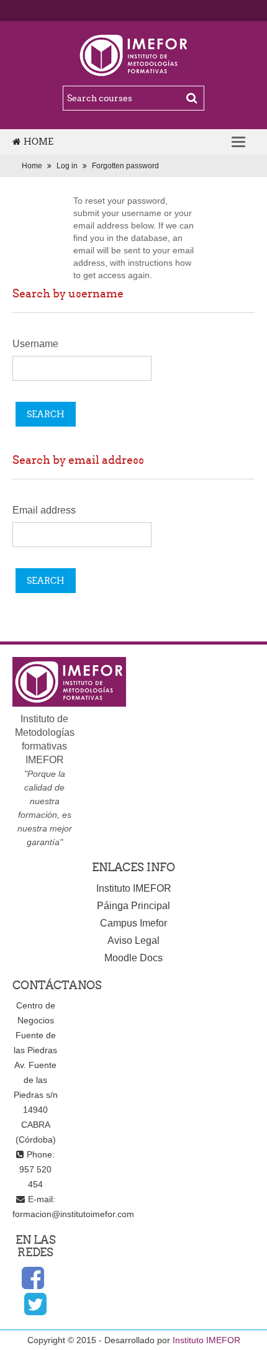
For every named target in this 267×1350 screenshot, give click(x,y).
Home (38, 141)
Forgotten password (125, 165)
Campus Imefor (133, 923)
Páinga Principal (133, 905)
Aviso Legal (133, 940)
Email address (44, 510)
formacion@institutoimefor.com (73, 1214)
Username (35, 343)
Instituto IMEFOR (133, 888)
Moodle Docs (133, 958)
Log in (67, 165)
